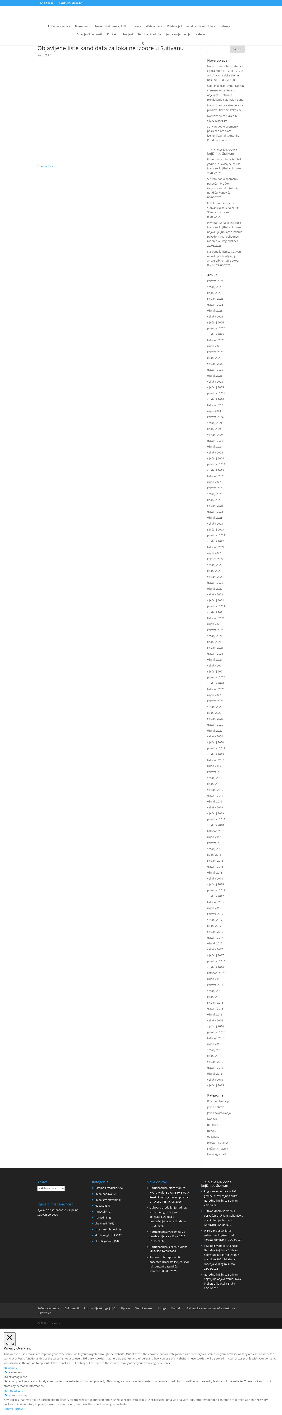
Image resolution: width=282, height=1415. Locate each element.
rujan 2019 (214, 766)
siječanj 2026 (215, 322)
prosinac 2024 (216, 393)
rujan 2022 (214, 553)
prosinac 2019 (216, 748)
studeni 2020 (215, 683)
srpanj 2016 (214, 991)
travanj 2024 (215, 441)
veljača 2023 (215, 523)
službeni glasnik (217, 1148)
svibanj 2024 (215, 435)
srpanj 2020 (214, 707)
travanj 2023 (215, 511)
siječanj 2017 (215, 955)
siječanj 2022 (215, 600)
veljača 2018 (215, 878)
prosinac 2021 (216, 606)
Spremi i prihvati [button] (14, 1409)
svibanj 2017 (215, 931)
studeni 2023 (215, 470)
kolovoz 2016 (215, 985)
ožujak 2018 (214, 872)
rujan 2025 (214, 346)
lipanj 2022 (214, 571)
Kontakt (112, 34)
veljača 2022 (215, 594)
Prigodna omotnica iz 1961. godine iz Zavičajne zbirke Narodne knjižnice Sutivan (224, 163)
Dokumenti (82, 26)
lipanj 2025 (214, 358)
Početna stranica (59, 26)
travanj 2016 (215, 1008)
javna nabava (215, 1107)
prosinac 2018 (216, 819)
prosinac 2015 (216, 1032)
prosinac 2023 (216, 464)
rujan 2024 (214, 411)
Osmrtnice (44, 1313)
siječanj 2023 (215, 529)
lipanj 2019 (214, 784)
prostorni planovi (218, 1142)
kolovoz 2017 (215, 914)
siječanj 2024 (215, 458)
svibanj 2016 (215, 1002)
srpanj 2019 (214, 778)
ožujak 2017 (214, 943)
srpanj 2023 (214, 494)
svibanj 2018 (215, 860)
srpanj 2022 (214, 565)
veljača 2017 (215, 949)
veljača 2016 (215, 1020)
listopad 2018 (215, 831)
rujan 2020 (214, 695)
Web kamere (154, 26)
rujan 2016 (214, 979)
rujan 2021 (214, 624)
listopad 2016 (215, 973)
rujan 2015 (214, 1044)
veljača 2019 (215, 807)
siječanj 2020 (215, 742)
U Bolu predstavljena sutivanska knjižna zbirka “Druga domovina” (223, 207)
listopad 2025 (215, 340)
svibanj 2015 (215, 1062)
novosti (211, 1130)
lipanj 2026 (214, 293)
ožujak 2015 (214, 1073)
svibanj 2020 (215, 718)
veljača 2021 (215, 665)
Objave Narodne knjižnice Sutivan (222, 152)
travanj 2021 (215, 653)
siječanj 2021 (215, 671)
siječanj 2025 (215, 387)
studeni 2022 (215, 541)
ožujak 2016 (214, 1014)
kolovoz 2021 (215, 630)
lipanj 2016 (214, 997)
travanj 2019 (215, 795)
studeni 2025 (215, 334)
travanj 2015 (215, 1067)
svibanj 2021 (215, 647)
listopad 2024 (215, 405)
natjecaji (212, 1125)
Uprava (136, 26)
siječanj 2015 (215, 1085)
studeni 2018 (215, 825)
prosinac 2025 (216, 328)
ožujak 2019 (214, 801)
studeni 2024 (215, 399)
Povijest (128, 34)
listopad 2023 (215, 476)
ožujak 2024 (214, 446)
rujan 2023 (214, 482)
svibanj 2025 (215, 364)
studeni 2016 (215, 967)
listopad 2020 (215, 689)
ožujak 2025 (214, 375)
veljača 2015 (215, 1079)
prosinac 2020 (216, 677)
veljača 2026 (215, 316)
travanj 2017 (215, 937)
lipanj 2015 (214, 1056)
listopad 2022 (215, 547)
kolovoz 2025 (215, 352)
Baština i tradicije (149, 34)
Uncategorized (216, 1154)
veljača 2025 (215, 381)
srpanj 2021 (214, 636)
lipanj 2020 (214, 713)
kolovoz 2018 (215, 843)
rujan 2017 (214, 908)
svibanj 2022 (215, 577)
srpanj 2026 (214, 287)
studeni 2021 (215, 612)
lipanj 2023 (214, 500)
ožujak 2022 (214, 588)
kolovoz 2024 (215, 417)
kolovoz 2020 (215, 701)
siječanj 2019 (215, 813)
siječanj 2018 (215, 884)
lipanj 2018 (214, 854)
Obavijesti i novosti (89, 34)
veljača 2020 (215, 736)
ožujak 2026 (214, 310)
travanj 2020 (215, 724)
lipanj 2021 (214, 642)
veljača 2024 (215, 452)
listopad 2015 (215, 1038)
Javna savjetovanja (178, 34)
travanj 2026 (215, 304)
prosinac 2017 (216, 890)
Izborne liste (45, 166)
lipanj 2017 (214, 926)
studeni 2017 (215, 896)
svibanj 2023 (215, 505)
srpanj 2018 (214, 849)
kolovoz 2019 (215, 772)
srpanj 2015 (214, 1050)
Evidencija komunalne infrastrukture (191, 26)
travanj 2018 (215, 866)
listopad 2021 (215, 618)
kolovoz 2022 (215, 559)
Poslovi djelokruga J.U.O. (111, 26)
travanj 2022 (215, 582)
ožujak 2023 (214, 517)
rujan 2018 (214, 837)
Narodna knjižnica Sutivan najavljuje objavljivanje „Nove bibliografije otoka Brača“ (223, 1279)
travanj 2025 (215, 369)
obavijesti (213, 1136)
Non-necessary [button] (13, 1390)
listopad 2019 (215, 760)
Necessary (15, 1372)
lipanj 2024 (214, 429)
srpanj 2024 (214, 423)
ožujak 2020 (214, 730)
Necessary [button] (10, 1367)
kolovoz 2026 (215, 281)
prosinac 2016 (216, 961)
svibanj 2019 (215, 790)
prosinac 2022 (216, 535)
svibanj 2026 (215, 298)
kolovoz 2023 (215, 488)
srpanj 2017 (214, 920)
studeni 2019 (215, 754)
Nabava (200, 34)
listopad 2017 (215, 902)
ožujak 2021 (214, 659)
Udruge (225, 26)
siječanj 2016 (215, 1026)
